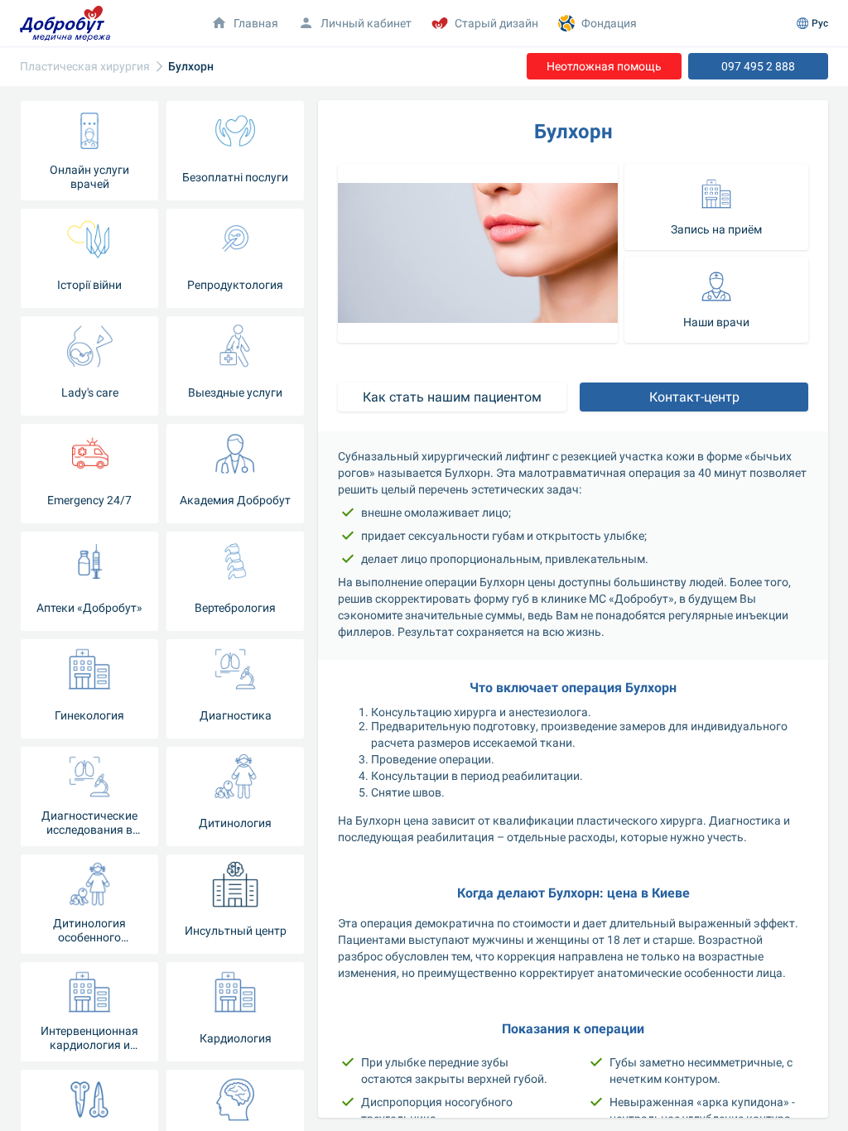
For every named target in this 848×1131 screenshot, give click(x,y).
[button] (716, 207)
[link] (85, 66)
